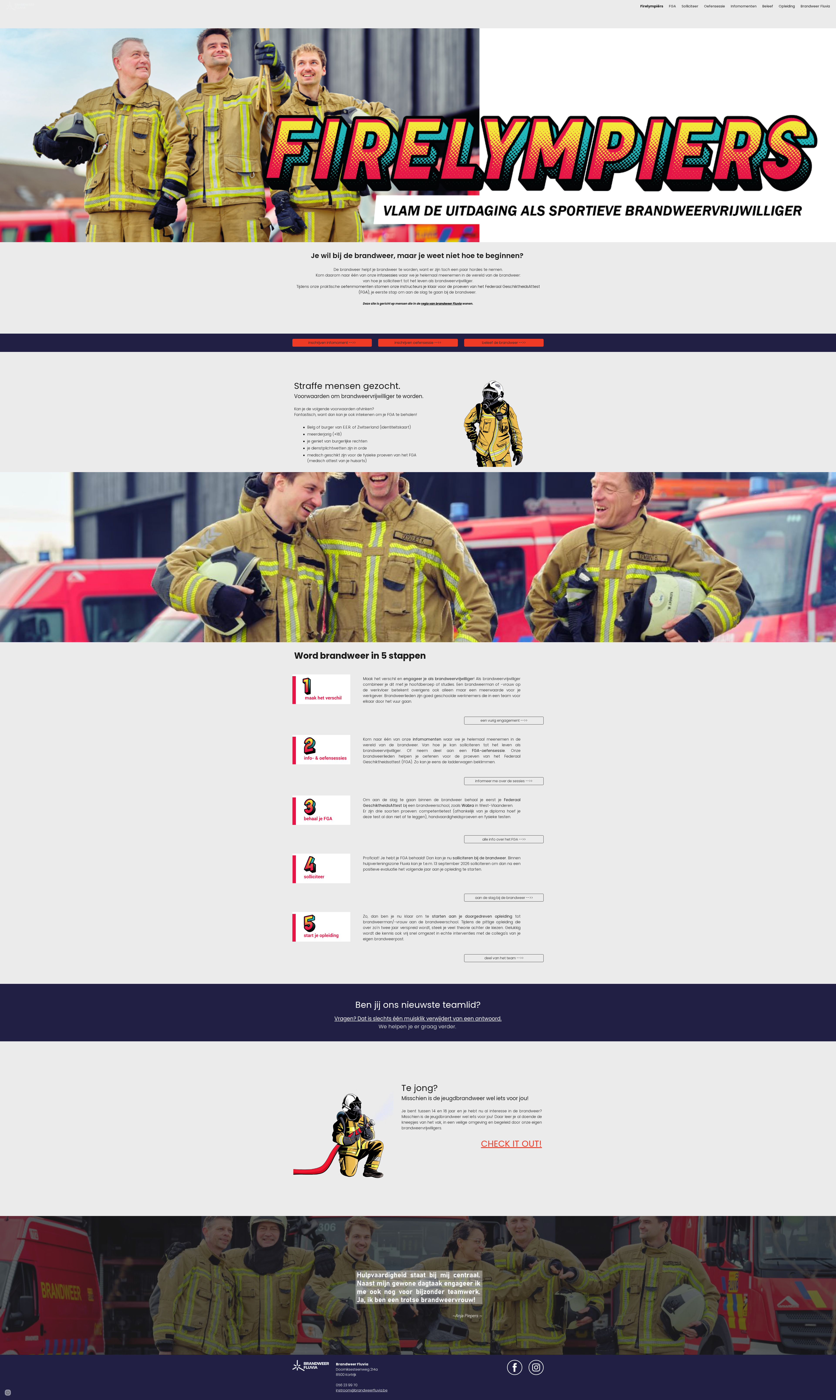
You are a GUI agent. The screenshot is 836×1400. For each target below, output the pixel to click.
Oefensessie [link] (714, 6)
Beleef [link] (767, 6)
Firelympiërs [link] (651, 6)
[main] (418, 255)
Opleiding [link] (787, 6)
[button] (8, 1393)
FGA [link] (672, 6)
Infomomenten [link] (744, 6)
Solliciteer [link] (690, 6)
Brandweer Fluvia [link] (815, 6)
